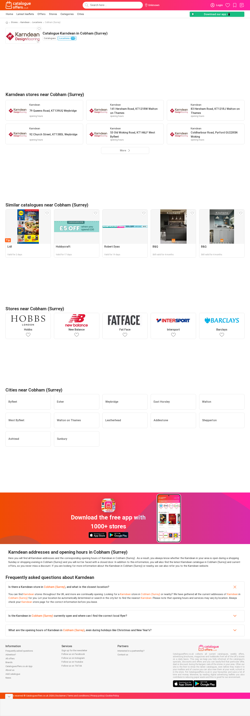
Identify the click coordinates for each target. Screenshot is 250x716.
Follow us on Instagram (73, 658)
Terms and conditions (78, 695)
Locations (37, 22)
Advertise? (10, 654)
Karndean (25, 22)
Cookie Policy (112, 695)
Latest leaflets (25, 14)
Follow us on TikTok (72, 665)
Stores (53, 14)
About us (9, 670)
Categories (67, 14)
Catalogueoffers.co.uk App (18, 666)
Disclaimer (60, 695)
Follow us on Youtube (72, 662)
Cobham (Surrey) (54, 587)
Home (9, 14)
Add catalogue (12, 674)
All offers (10, 658)
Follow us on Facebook (73, 654)
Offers (41, 14)
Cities (80, 14)
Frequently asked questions (19, 651)
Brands (9, 662)
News (8, 677)
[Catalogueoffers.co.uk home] (18, 5)
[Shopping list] (242, 5)
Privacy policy (97, 695)
